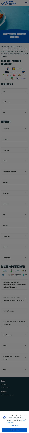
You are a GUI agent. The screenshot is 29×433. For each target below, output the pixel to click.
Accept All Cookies (14, 430)
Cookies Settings (14, 425)
